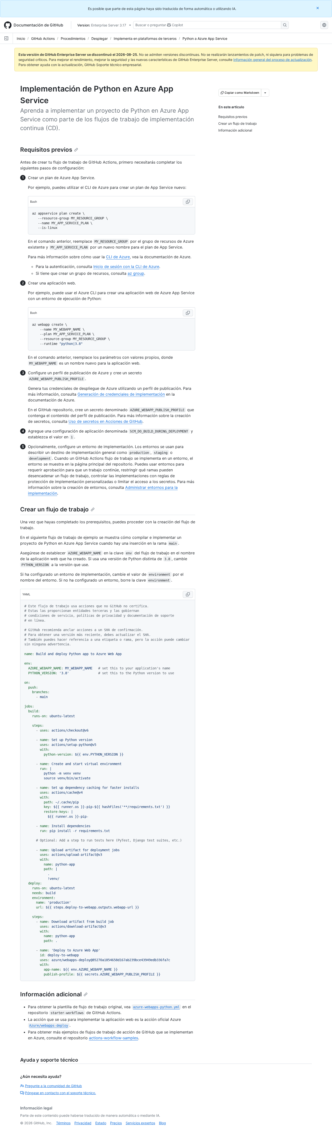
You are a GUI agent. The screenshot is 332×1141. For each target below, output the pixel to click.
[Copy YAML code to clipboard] (188, 594)
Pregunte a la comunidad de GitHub (53, 1086)
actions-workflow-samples (113, 1037)
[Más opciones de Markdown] (265, 93)
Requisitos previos (46, 149)
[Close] (318, 8)
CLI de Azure (118, 256)
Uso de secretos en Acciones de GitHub (105, 421)
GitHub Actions (43, 38)
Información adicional (51, 994)
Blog (162, 1123)
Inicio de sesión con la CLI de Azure (126, 266)
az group (136, 273)
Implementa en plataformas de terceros (145, 38)
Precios (116, 1123)
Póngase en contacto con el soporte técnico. (60, 1093)
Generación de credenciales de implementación (121, 394)
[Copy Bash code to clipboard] (188, 201)
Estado (100, 1123)
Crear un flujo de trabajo (54, 509)
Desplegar (99, 38)
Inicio (21, 38)
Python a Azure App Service (205, 38)
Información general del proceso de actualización (272, 60)
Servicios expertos (140, 1123)
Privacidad (82, 1123)
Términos (63, 1123)
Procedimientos (73, 38)
